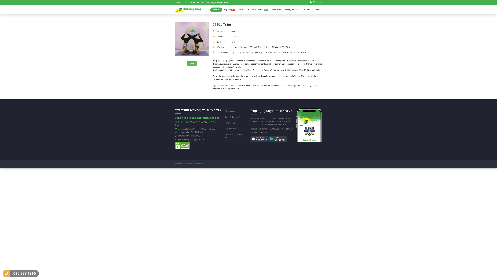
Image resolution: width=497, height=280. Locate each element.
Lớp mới (229, 10)
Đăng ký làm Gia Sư (292, 10)
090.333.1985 (182, 3)
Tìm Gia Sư (276, 10)
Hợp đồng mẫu (231, 129)
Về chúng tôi (230, 111)
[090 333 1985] (6, 273)
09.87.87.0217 (194, 3)
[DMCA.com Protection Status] (182, 146)
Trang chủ (216, 10)
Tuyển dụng (230, 123)
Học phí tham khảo (257, 10)
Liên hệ (317, 10)
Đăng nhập (317, 2)
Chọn (192, 64)
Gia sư (241, 10)
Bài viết (307, 10)
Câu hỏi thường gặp (233, 117)
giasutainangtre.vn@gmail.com (216, 3)
